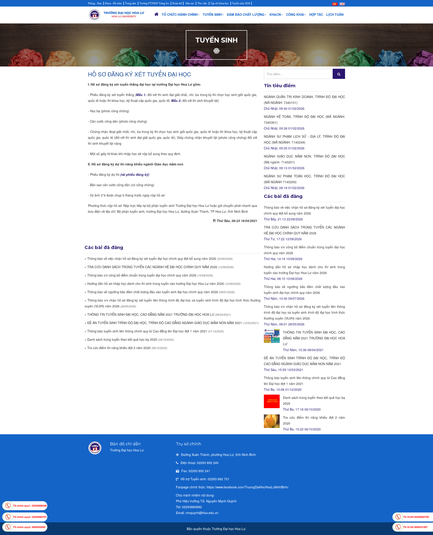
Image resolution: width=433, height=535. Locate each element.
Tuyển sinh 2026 (241, 3)
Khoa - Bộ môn (113, 3)
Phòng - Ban (94, 3)
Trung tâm (130, 3)
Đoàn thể (177, 3)
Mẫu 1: (141, 94)
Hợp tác (316, 14)
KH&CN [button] (275, 14)
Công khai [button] (295, 14)
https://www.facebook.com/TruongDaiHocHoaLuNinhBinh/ (247, 487)
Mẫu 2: (176, 100)
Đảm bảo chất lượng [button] (245, 14)
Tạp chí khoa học (219, 3)
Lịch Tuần (334, 14)
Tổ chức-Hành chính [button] (180, 14)
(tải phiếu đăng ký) (134, 174)
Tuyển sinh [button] (212, 14)
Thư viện (202, 3)
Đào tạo (190, 3)
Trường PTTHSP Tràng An (154, 3)
